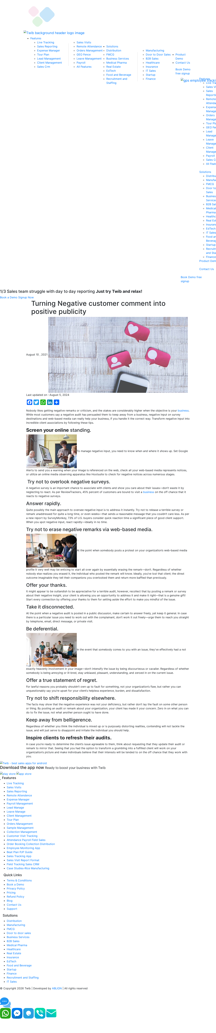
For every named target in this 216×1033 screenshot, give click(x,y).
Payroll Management (20, 803)
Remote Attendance (89, 46)
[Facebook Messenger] (17, 1013)
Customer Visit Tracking (22, 836)
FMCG (110, 54)
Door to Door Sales (158, 54)
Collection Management (22, 831)
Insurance (152, 66)
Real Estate (113, 66)
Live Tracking (45, 42)
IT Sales (151, 70)
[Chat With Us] (28, 1013)
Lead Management (49, 58)
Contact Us (183, 62)
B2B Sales (152, 58)
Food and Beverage (118, 74)
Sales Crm (43, 66)
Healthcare (153, 62)
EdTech (111, 70)
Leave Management (89, 58)
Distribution (113, 50)
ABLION (57, 988)
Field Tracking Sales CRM (23, 864)
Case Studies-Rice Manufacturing (28, 868)
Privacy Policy (16, 888)
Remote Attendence (19, 795)
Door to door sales (19, 933)
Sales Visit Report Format (23, 860)
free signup (183, 73)
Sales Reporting (47, 46)
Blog (9, 900)
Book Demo (183, 69)
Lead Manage (15, 807)
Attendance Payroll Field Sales (26, 840)
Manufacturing (155, 50)
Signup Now (26, 297)
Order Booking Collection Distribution (31, 844)
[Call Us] (40, 1013)
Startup (150, 74)
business (183, 410)
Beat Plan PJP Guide (19, 852)
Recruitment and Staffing (23, 977)
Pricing (11, 892)
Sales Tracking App (19, 856)
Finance (151, 78)
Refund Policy (15, 896)
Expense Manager (48, 50)
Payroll (81, 62)
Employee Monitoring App (23, 848)
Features (35, 38)
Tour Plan (43, 54)
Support (12, 908)
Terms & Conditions (19, 880)
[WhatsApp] (5, 1013)
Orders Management (90, 50)
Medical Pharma (116, 62)
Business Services (117, 58)
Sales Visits (84, 42)
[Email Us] (51, 1013)
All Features (84, 66)
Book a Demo (8, 297)
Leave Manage (16, 811)
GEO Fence (84, 54)
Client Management (49, 62)
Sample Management (20, 827)
